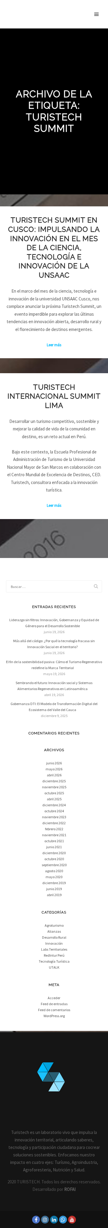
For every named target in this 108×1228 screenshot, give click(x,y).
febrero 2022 (54, 829)
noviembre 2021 (54, 835)
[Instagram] (45, 1220)
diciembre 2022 (54, 823)
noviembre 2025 (54, 787)
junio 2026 (54, 763)
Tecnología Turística (54, 961)
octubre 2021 (54, 841)
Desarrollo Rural (54, 937)
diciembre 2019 (54, 883)
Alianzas (54, 931)
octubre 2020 (54, 859)
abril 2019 (54, 895)
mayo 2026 (54, 769)
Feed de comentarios (54, 1010)
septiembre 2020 (54, 865)
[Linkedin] (54, 1220)
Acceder (54, 998)
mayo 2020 (54, 877)
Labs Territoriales (54, 949)
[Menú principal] (96, 14)
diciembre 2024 (54, 805)
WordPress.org (54, 1016)
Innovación (54, 943)
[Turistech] (14, 14)
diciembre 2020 (54, 853)
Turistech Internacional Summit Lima (54, 396)
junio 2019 (54, 889)
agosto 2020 (54, 871)
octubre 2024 (54, 811)
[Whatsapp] (63, 1220)
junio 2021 (54, 847)
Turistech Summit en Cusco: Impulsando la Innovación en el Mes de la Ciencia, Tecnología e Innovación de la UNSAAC (54, 247)
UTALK (54, 967)
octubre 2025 (54, 793)
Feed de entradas (54, 1004)
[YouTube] (72, 1220)
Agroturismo (54, 925)
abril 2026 (54, 775)
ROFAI (70, 1189)
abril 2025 (54, 799)
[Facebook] (36, 1220)
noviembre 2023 (54, 817)
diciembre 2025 (54, 781)
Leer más (54, 344)
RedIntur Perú (54, 955)
